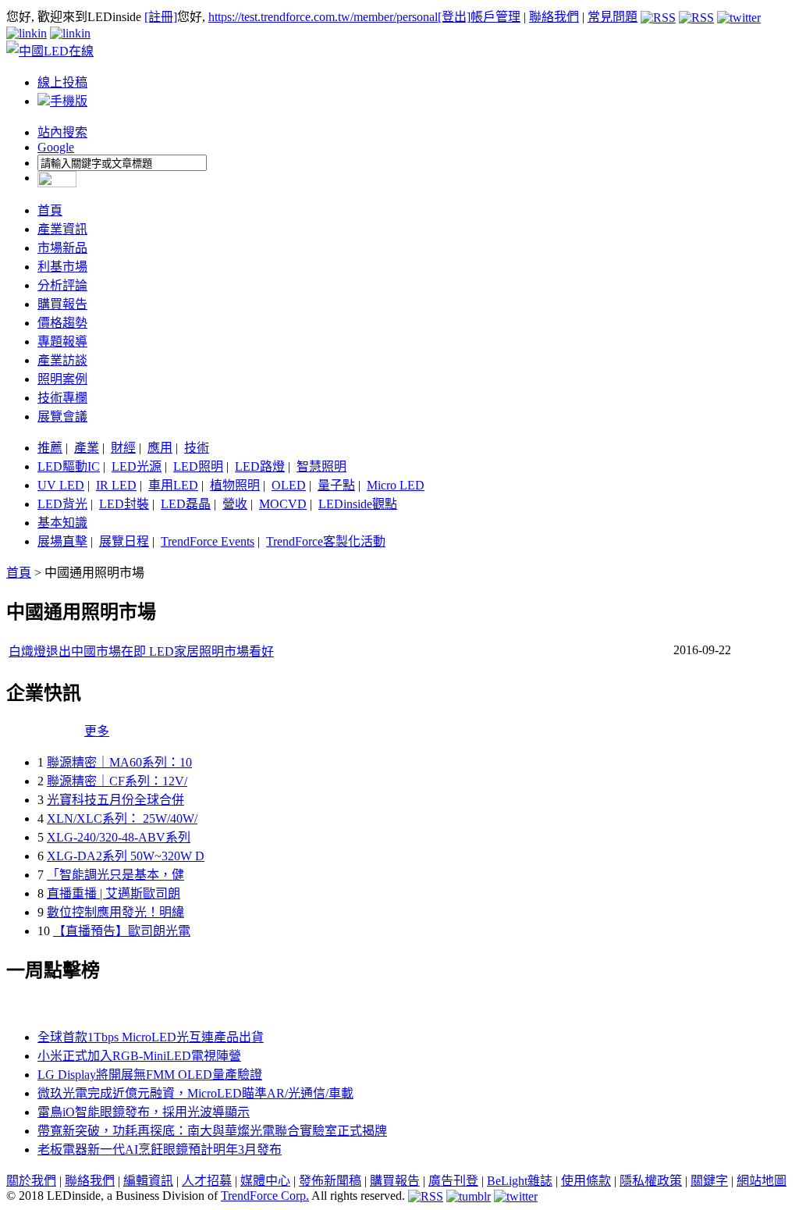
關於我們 (31, 1180)
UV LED (60, 485)
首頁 (49, 210)
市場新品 (62, 247)
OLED (289, 485)
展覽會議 (62, 416)
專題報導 (62, 341)
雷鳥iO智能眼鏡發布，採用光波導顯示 (143, 1112)
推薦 (49, 447)
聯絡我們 (554, 16)
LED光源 (137, 466)
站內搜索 (62, 132)
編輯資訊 (148, 1180)
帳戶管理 (495, 16)
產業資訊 (62, 229)
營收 (234, 504)
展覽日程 (124, 541)
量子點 (336, 485)
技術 (196, 447)
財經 (123, 447)
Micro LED (395, 485)
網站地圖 (762, 1180)
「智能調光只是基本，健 (115, 874)
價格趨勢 (62, 322)
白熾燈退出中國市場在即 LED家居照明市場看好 (141, 651)
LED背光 (62, 504)
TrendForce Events (207, 541)
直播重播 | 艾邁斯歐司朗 (113, 893)
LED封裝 (124, 504)
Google (55, 147)
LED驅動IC (68, 466)
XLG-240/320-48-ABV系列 (118, 837)
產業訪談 (62, 360)
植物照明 (235, 485)
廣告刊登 (453, 1180)
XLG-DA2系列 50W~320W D (125, 856)
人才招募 (207, 1180)
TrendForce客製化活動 (325, 541)
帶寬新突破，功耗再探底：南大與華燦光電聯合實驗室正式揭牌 (212, 1130)
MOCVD (283, 504)
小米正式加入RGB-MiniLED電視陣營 (139, 1055)
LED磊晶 (186, 504)
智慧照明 (321, 466)
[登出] (454, 16)
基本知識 (62, 522)
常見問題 (612, 16)
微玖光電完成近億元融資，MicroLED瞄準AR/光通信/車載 (195, 1093)
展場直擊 (62, 541)
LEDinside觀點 (357, 504)
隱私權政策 (651, 1180)
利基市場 (62, 266)
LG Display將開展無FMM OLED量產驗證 (149, 1074)
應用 (159, 447)
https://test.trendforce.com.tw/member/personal (323, 16)
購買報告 (62, 304)
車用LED (173, 485)
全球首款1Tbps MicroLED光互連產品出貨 (150, 1037)
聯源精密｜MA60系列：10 (119, 762)
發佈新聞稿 (330, 1180)
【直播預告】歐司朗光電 (121, 931)
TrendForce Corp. (265, 1195)
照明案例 (62, 379)
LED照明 (198, 466)
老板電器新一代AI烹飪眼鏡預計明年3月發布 (159, 1149)
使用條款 (586, 1180)
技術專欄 (62, 397)
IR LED (116, 485)
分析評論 (62, 285)
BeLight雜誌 (519, 1180)
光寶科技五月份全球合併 (115, 799)
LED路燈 (260, 466)
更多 (96, 731)
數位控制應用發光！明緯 (115, 912)
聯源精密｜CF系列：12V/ (117, 781)
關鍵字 (709, 1180)
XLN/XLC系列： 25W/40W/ (122, 818)
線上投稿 (62, 82)
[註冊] (160, 16)
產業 (86, 447)
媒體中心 (265, 1180)
